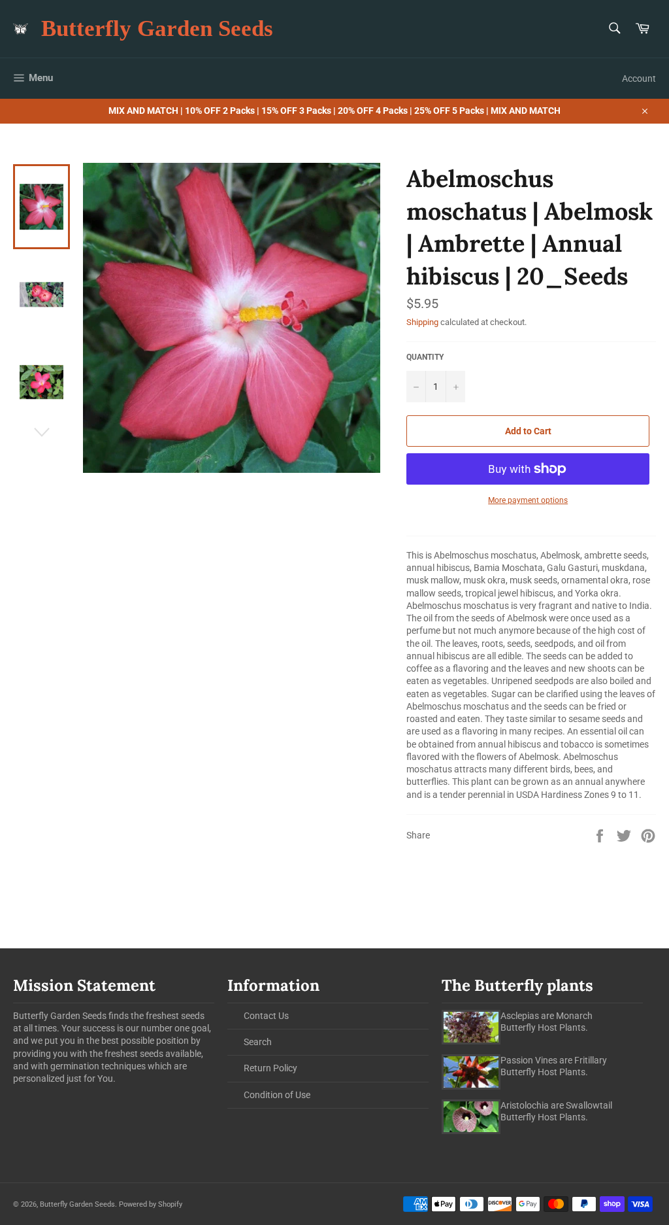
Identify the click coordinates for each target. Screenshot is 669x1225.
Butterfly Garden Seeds (157, 28)
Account (639, 78)
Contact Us (266, 1015)
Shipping (422, 322)
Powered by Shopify (150, 1204)
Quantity (425, 357)
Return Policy (270, 1068)
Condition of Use (277, 1095)
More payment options (528, 500)
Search (258, 1042)
